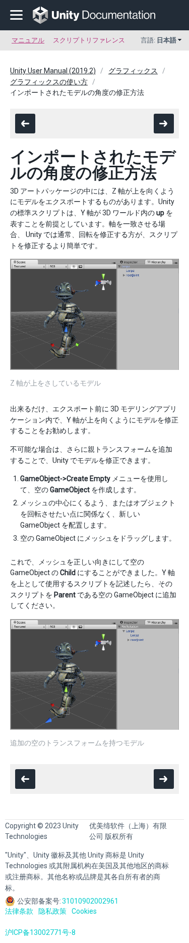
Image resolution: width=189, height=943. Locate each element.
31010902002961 (90, 901)
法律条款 (19, 911)
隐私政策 (52, 911)
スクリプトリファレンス (89, 40)
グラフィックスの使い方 (49, 82)
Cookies (84, 911)
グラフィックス (133, 71)
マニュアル (28, 40)
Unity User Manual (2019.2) (53, 71)
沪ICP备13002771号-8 (40, 932)
